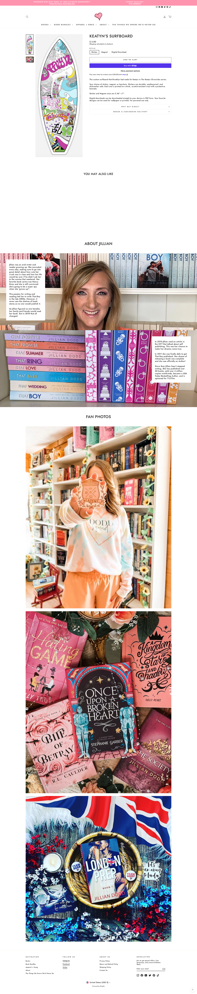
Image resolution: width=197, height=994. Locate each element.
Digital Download (119, 52)
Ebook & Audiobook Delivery (130, 112)
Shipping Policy (105, 967)
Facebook (66, 964)
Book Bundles (62, 24)
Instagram (66, 960)
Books (45, 24)
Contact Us (104, 970)
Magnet (104, 52)
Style (92, 48)
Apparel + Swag (85, 24)
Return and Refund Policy (109, 964)
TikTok (65, 967)
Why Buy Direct (130, 107)
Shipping (92, 44)
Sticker (94, 52)
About (104, 24)
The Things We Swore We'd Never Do (134, 24)
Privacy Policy (105, 961)
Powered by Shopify (98, 986)
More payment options (130, 71)
